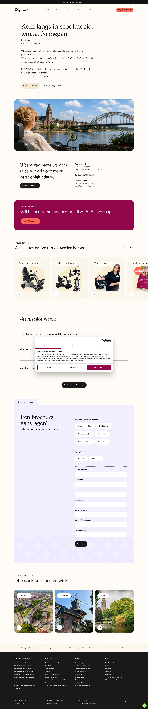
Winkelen (48, 671)
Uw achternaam (81, 469)
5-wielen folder (84, 434)
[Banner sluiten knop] (133, 2)
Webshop (17, 688)
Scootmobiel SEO (52, 703)
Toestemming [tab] (48, 346)
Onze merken (79, 680)
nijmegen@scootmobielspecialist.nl (88, 169)
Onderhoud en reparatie (82, 669)
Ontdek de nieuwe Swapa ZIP (73, 2)
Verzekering (78, 674)
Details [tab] (74, 346)
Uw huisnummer (81, 490)
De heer (81, 458)
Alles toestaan (98, 367)
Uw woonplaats (81, 530)
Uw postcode (80, 500)
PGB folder (103, 426)
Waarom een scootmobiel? (53, 663)
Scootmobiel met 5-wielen (22, 663)
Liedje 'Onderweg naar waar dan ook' (56, 686)
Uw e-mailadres (81, 510)
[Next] (130, 246)
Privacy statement (84, 700)
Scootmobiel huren (20, 680)
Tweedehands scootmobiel (83, 686)
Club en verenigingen (51, 677)
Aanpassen (73, 367)
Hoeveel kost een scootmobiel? (24, 677)
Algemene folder (84, 426)
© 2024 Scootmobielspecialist (87, 703)
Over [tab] (99, 346)
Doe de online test (50, 683)
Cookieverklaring (19, 703)
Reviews (108, 674)
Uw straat (79, 480)
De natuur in (48, 666)
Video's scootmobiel (111, 680)
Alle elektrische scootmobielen (24, 674)
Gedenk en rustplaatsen (52, 674)
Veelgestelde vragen (81, 683)
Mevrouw (95, 458)
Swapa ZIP (102, 434)
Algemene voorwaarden (21, 700)
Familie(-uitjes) (49, 669)
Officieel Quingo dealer (21, 683)
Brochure (108, 669)
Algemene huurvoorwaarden (55, 700)
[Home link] (23, 10)
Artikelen (108, 671)
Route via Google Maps (52, 86)
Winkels (108, 666)
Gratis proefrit (79, 677)
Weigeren (49, 367)
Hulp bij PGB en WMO (82, 671)
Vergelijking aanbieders (82, 666)
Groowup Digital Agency (126, 702)
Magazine (102, 442)
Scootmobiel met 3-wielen (22, 669)
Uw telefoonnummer (83, 520)
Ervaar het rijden (80, 663)
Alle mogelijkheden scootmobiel (55, 680)
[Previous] (124, 246)
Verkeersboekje (84, 442)
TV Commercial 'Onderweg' (113, 677)
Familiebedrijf (109, 663)
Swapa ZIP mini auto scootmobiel (24, 686)
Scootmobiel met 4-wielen (22, 666)
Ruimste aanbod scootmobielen (24, 671)
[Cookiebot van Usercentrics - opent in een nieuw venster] (103, 340)
